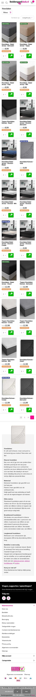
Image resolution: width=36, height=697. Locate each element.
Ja (17, 691)
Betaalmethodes (7, 616)
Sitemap (5, 651)
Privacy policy (6, 644)
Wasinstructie (6, 640)
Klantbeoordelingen (8, 633)
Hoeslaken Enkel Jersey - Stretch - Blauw (8, 163)
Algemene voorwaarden (10, 647)
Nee (26, 691)
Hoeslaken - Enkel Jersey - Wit (26, 83)
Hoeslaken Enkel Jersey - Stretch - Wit (9, 202)
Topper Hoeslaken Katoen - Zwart (8, 122)
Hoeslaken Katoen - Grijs (26, 162)
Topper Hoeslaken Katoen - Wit (8, 360)
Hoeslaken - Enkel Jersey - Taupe (26, 45)
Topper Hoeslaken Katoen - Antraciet (26, 283)
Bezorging (5, 619)
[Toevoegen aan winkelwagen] (11, 56)
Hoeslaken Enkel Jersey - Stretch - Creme (8, 243)
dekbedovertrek (19, 561)
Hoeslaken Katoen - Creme (8, 399)
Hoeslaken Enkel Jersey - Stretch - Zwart (26, 243)
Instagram (8, 598)
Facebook (4, 598)
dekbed (27, 561)
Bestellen (5, 612)
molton (17, 563)
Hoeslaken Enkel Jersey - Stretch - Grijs (26, 203)
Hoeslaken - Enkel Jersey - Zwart (8, 283)
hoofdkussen (8, 563)
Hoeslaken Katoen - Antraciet (26, 399)
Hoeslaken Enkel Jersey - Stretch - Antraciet (26, 123)
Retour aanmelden (8, 623)
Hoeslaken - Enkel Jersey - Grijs (8, 83)
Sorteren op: (15, 18)
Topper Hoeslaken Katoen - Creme (8, 321)
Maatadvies (6, 637)
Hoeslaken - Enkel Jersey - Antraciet (8, 45)
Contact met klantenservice (11, 630)
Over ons (5, 609)
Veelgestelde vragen (9, 626)
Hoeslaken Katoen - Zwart (26, 360)
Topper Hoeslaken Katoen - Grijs (26, 321)
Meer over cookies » (18, 695)
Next (32, 417)
